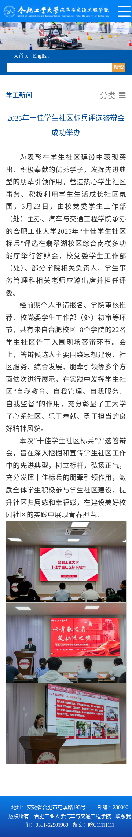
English (41, 56)
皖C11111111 (101, 825)
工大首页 (18, 56)
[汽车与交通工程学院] (57, 11)
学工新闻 (19, 95)
